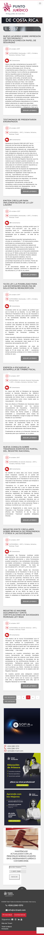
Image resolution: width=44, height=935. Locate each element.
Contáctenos (19, 915)
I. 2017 (28, 53)
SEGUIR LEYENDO (30, 110)
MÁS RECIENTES (9, 697)
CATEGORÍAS (13, 53)
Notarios (12, 55)
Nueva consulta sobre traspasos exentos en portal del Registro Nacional (20, 449)
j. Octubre (34, 53)
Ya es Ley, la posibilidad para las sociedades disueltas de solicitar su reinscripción (20, 286)
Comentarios (15, 60)
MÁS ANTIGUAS (10, 701)
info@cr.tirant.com (17, 910)
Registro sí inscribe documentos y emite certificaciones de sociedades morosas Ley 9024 (21, 614)
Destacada (22, 53)
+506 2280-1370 (12, 746)
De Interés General (25, 380)
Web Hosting (32, 901)
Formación (5, 928)
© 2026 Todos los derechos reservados (15, 901)
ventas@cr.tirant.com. (14, 751)
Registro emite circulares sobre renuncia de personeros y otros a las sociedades (21, 532)
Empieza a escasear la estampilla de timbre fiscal (19, 369)
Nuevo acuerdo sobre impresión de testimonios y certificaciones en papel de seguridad (22, 39)
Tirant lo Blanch (7, 926)
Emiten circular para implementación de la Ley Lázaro (18, 203)
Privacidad (7, 915)
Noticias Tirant (20, 55)
